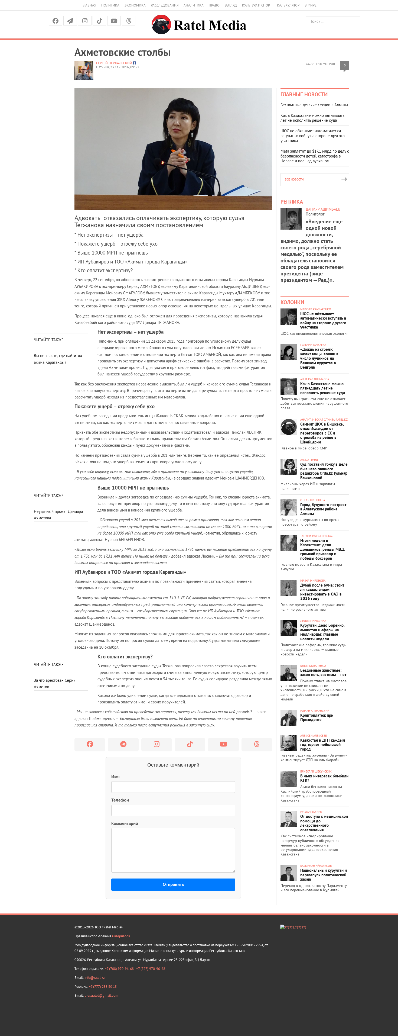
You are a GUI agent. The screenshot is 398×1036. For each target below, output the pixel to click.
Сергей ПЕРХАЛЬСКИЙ (114, 63)
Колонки (292, 302)
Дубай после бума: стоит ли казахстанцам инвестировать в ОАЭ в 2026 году (322, 592)
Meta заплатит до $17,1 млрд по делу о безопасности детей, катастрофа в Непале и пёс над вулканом (314, 156)
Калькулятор (288, 5)
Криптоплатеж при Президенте (316, 717)
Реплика (291, 201)
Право (214, 5)
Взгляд (231, 5)
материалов (121, 936)
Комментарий (124, 823)
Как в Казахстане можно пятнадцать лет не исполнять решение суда (312, 118)
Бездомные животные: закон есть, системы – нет (323, 672)
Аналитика (194, 5)
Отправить (173, 884)
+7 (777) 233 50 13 (103, 986)
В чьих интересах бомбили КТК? (324, 778)
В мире (311, 5)
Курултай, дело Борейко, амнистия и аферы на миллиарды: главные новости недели (322, 632)
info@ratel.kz (94, 977)
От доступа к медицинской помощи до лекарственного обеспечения (324, 823)
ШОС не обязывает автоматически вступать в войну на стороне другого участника (312, 135)
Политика (110, 5)
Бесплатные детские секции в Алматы (314, 104)
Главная (88, 5)
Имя (115, 776)
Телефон (120, 800)
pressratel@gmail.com (101, 995)
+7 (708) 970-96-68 (120, 968)
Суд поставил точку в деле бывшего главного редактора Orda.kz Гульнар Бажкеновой (324, 471)
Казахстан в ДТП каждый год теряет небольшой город (322, 745)
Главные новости (304, 94)
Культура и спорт (257, 5)
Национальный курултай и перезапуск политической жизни (323, 875)
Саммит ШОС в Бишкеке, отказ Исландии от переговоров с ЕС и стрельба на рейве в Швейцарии (322, 433)
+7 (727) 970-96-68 (150, 968)
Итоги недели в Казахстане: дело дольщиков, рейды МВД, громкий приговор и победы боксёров (322, 549)
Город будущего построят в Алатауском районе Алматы (323, 509)
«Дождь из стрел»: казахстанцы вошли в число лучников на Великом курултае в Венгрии (319, 358)
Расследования (164, 5)
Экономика (135, 5)
